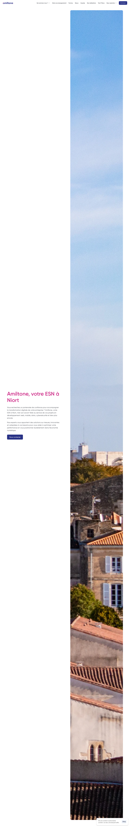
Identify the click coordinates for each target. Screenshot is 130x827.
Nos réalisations (91, 3)
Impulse (82, 3)
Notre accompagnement (59, 3)
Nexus (76, 3)
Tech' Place (101, 3)
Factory (71, 3)
